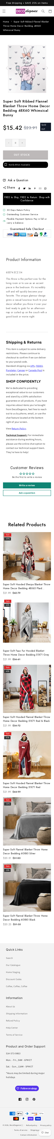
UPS (32, 366)
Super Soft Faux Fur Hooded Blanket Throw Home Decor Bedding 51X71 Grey (26, 652)
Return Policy (19, 428)
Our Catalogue (13, 965)
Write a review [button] (27, 485)
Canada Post (35, 370)
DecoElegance (15, 1125)
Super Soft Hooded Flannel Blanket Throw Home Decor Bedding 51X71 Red (26, 785)
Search (9, 958)
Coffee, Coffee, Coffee (16, 986)
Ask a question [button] (27, 492)
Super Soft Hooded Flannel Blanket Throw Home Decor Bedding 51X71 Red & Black (26, 719)
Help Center (12, 1027)
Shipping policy (36, 1130)
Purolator (11, 370)
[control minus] (8, 143)
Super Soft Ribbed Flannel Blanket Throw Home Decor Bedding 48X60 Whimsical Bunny (26, 26)
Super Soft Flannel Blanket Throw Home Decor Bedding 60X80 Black (25, 917)
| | (22, 1125)
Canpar (21, 370)
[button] (3, 11)
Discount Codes (14, 979)
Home (6, 21)
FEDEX (39, 366)
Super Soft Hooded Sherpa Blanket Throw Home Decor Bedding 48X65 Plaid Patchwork (26, 586)
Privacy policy (45, 1125)
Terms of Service (14, 1034)
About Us (10, 1006)
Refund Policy (13, 1020)
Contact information (28, 1135)
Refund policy (31, 1125)
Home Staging (13, 972)
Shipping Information (17, 1013)
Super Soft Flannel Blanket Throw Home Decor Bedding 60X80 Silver (25, 851)
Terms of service (20, 1130)
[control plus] (22, 143)
